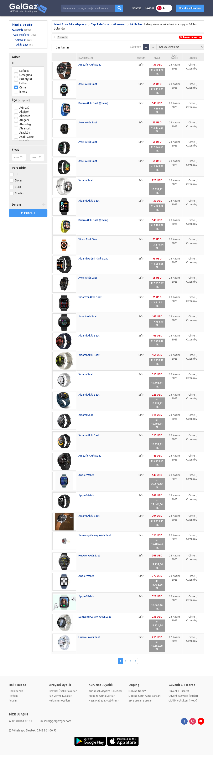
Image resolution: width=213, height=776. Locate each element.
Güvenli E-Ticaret (178, 690)
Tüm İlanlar (61, 47)
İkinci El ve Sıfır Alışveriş (70, 24)
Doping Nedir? (137, 690)
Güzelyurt (25, 79)
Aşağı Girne (26, 136)
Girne (22, 87)
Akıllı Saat (22, 44)
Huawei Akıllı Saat (89, 555)
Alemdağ (25, 124)
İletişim (13, 700)
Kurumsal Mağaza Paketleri (105, 690)
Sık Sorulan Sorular (140, 700)
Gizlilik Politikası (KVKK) (182, 700)
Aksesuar (20, 39)
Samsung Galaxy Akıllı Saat (94, 535)
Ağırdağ (24, 107)
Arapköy (24, 132)
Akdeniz (24, 116)
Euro (18, 187)
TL (16, 174)
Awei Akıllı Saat (87, 83)
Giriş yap (136, 8)
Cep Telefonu (21, 34)
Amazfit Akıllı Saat (89, 64)
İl (13, 63)
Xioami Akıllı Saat (88, 200)
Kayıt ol (149, 8)
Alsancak (25, 128)
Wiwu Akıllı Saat (88, 239)
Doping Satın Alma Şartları (145, 695)
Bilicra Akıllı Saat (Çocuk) (93, 103)
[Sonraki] (135, 661)
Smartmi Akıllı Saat (90, 297)
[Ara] (119, 8)
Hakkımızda (16, 690)
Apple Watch (86, 474)
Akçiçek (24, 111)
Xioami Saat (85, 180)
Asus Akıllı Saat (87, 316)
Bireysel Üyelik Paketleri (63, 690)
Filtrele (29, 213)
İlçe (21, 100)
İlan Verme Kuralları (60, 695)
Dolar (18, 180)
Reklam (13, 695)
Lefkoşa (24, 70)
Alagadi (24, 120)
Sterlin (19, 193)
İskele (23, 91)
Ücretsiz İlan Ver (190, 8)
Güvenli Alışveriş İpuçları (183, 695)
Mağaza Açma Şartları (102, 695)
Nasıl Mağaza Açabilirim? (104, 700)
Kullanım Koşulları (59, 700)
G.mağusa (25, 75)
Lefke (23, 83)
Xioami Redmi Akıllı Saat (93, 258)
